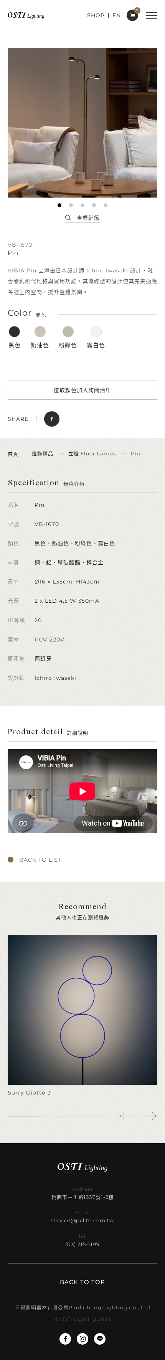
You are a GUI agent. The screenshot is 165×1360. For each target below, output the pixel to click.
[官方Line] (100, 1339)
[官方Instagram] (82, 1339)
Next (149, 1116)
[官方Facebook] (65, 1339)
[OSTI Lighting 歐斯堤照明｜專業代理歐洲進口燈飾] (26, 15)
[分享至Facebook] (51, 419)
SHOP (96, 15)
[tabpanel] (82, 123)
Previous (126, 1116)
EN (116, 15)
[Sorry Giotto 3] (82, 1016)
